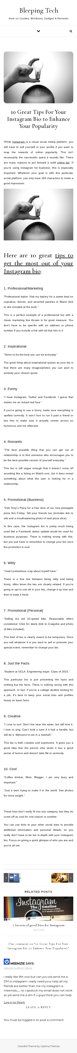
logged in (28, 1020)
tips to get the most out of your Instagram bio (38, 263)
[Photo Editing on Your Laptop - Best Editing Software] (64, 877)
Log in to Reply (14, 1002)
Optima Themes (50, 1046)
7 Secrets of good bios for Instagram (38, 925)
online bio (63, 162)
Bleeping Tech (38, 10)
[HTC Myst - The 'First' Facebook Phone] (12, 877)
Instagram (19, 141)
